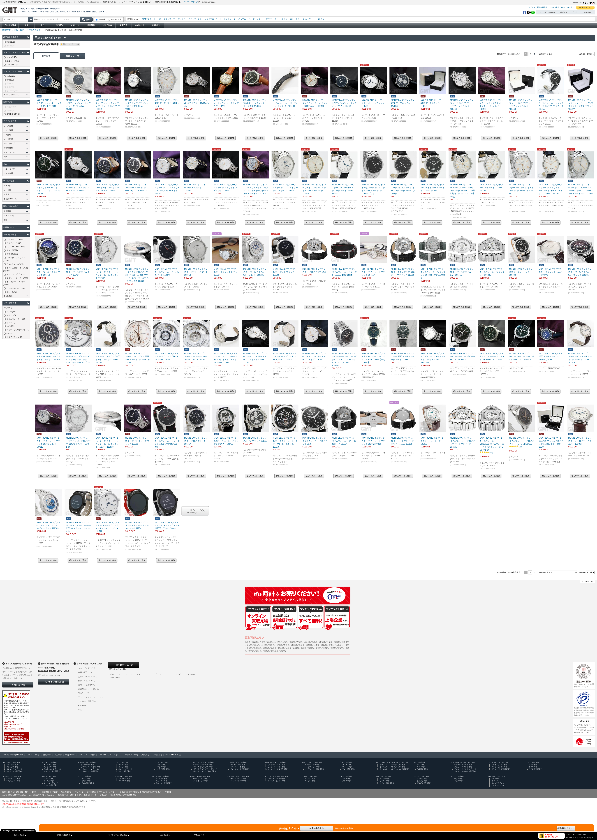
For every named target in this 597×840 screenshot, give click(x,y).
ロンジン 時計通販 (309, 776)
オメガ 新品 (123, 765)
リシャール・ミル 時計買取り (278, 769)
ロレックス (294, 19)
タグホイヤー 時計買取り (90, 771)
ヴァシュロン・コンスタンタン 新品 (392, 765)
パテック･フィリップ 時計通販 (202, 762)
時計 (11, 42)
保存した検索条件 (64, 835)
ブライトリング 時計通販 (498, 762)
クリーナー (495, 779)
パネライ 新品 (161, 765)
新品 (11, 76)
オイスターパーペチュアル (235, 19)
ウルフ (158, 674)
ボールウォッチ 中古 (200, 781)
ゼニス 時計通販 (84, 776)
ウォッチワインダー (499, 783)
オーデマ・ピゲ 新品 (312, 765)
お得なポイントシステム (88, 689)
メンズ (12, 57)
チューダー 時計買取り (164, 783)
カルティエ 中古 (50, 767)
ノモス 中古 (346, 781)
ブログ (55, 792)
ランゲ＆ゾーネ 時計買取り (240, 769)
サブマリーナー (271, 19)
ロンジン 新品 (310, 779)
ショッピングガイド (86, 668)
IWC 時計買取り (422, 769)
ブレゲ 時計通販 (346, 762)
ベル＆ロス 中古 (124, 781)
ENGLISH (565, 7)
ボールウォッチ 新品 (200, 779)
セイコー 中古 (384, 781)
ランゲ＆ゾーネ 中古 (237, 767)
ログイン (531, 7)
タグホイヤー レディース (90, 769)
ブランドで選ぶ (32, 755)
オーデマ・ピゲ (16, 274)
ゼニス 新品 (85, 779)
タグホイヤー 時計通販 (87, 762)
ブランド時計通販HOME (12, 755)
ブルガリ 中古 (422, 781)
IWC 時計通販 (419, 762)
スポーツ (11, 315)
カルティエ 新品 (50, 765)
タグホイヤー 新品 (87, 765)
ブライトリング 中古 (499, 767)
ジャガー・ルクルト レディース (465, 769)
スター (11, 312)
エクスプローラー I (212, 19)
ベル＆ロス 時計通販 (123, 776)
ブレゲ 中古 (347, 767)
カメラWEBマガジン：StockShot (41, 795)
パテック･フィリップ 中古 (203, 767)
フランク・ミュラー (17, 278)
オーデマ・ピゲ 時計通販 (312, 762)
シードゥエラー (255, 19)
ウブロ (12, 254)
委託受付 (35, 792)
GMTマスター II (148, 19)
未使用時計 (69, 755)
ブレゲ (12, 292)
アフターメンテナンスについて (91, 697)
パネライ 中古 (161, 767)
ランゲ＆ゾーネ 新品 (237, 765)
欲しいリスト (20, 835)
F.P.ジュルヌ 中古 (13, 781)
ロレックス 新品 (12, 765)
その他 (10, 45)
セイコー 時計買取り (387, 783)
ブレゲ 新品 (347, 765)
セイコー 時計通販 (384, 776)
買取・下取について (86, 685)
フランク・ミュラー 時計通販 (276, 776)
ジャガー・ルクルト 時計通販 (463, 762)
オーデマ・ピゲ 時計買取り (314, 769)
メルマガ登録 (554, 7)
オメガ (284, 19)
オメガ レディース (125, 769)
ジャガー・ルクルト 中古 (463, 767)
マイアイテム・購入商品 (118, 835)
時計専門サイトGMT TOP (13, 30)
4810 (10, 333)
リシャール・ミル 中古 (276, 767)
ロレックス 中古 (12, 767)
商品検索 (102, 19)
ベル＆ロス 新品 (124, 779)
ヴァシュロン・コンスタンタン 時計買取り (395, 769)
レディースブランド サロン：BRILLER (92, 795)
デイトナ (181, 19)
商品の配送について (86, 672)
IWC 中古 (421, 767)
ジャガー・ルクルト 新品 (463, 765)
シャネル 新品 (49, 779)
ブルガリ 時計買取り (424, 783)
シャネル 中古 (49, 781)
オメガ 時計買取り (124, 771)
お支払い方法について (87, 677)
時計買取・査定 (131, 755)
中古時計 (58, 755)
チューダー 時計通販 (160, 776)
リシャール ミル (16, 288)
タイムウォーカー (16, 319)
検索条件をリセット (566, 828)
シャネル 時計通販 (48, 776)
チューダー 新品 (161, 779)
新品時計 (47, 755)
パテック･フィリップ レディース (205, 769)
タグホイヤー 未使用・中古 (90, 767)
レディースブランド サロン (109, 755)
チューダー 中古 (161, 781)
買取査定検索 (116, 19)
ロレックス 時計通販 (11, 762)
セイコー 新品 (384, 779)
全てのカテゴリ (33, 30)
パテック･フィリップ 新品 (203, 765)
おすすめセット (166, 835)
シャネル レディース (51, 783)
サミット (11, 323)
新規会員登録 (542, 7)
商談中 (10, 110)
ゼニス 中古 (85, 781)
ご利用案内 (157, 755)
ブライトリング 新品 (499, 765)
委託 (10, 83)
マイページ (79, 792)
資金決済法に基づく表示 (129, 792)
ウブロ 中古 (533, 767)
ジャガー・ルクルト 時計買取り (465, 771)
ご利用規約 (91, 792)
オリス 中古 (458, 781)
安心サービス (83, 693)
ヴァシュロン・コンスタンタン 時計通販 (392, 762)
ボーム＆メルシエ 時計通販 (238, 776)
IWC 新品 (421, 765)
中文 (572, 7)
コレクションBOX (498, 785)
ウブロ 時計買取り (535, 769)
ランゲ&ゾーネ (15, 264)
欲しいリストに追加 (48, 138)
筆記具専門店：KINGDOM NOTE (123, 795)
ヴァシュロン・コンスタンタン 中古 (392, 767)
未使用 (10, 87)
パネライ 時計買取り (163, 769)
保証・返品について (86, 681)
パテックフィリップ (166, 19)
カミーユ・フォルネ (186, 674)
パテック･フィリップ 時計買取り (204, 771)
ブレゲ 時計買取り (348, 769)
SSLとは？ (585, 721)
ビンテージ (12, 91)
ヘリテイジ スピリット (18, 330)
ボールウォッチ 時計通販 (200, 776)
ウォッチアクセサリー (496, 776)
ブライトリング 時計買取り (501, 769)
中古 (10, 80)
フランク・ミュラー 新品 (276, 779)
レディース (12, 64)
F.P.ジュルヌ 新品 (13, 779)
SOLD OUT (14, 114)
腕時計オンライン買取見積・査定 (15, 792)
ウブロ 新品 (533, 765)
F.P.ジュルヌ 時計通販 (12, 776)
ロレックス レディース (15, 769)
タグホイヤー (308, 19)
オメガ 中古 (123, 767)
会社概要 (168, 792)
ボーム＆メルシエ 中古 (238, 781)
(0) (590, 7)
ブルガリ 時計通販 (421, 776)
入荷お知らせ (199, 835)
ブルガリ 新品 (422, 779)
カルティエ (14, 243)
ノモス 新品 (346, 779)
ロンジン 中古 (310, 781)
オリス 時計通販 (458, 776)
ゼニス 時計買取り (87, 783)
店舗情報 (45, 792)
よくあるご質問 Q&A (87, 701)
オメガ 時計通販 (122, 762)
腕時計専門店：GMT (66, 795)
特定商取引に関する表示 (151, 792)
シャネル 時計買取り (51, 785)
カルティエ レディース (52, 769)
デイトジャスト (194, 19)
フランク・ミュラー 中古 (276, 781)
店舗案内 (145, 755)
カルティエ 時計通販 (49, 762)
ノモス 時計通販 (346, 776)
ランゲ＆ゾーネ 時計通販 (237, 762)
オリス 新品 (458, 779)
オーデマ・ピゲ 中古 (312, 767)
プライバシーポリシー (107, 792)
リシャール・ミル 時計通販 (275, 762)
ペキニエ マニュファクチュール (119, 676)
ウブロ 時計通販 (532, 762)
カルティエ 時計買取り (52, 771)
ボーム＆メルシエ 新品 (238, 779)
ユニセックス (13, 61)
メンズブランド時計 (86, 755)
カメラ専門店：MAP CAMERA (13, 795)
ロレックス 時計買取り (15, 771)
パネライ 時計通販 (160, 762)
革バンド (495, 781)
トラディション (14, 337)
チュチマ (136, 674)
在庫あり (11, 107)
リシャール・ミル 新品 (276, 765)
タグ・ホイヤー (16, 247)
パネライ (320, 19)
